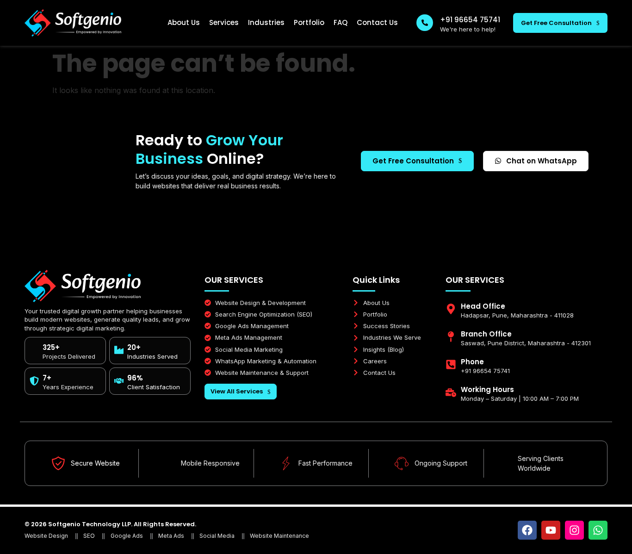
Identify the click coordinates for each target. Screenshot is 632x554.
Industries (266, 22)
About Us (183, 22)
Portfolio (309, 22)
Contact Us (377, 22)
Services (224, 22)
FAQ (340, 22)
